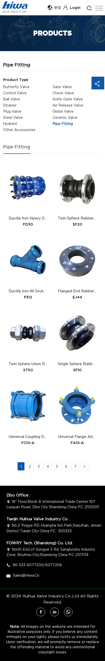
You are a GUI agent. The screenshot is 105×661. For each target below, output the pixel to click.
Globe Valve (63, 111)
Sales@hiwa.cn (26, 575)
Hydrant (10, 123)
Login (75, 7)
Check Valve (63, 93)
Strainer (10, 105)
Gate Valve (62, 87)
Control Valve (15, 93)
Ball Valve (11, 99)
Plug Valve (12, 111)
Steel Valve (13, 117)
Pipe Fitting (62, 123)
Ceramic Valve (64, 117)
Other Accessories (19, 130)
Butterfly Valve (16, 87)
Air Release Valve (67, 105)
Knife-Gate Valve (67, 99)
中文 (57, 7)
